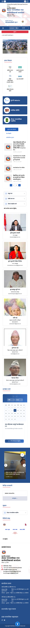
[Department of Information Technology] (4, 10)
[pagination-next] (19, 185)
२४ (15, 416)
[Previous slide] (4, 45)
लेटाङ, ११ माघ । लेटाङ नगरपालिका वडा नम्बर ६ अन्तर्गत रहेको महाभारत (15, 473)
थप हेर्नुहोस (5, 539)
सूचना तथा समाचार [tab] (12, 129)
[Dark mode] (27, 1)
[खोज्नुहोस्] (16, 28)
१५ (9, 413)
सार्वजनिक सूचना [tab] (10, 138)
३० (12, 419)
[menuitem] (4, 1)
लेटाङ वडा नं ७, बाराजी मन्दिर (15, 52)
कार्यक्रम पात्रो (6, 389)
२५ (17, 416)
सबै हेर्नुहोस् (14, 498)
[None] (15, 46)
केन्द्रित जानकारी (7, 485)
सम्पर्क (23, 28)
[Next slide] (26, 45)
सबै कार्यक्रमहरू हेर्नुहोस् (15, 441)
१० (15, 410)
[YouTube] (4, 620)
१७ (15, 413)
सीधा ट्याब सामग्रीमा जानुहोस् (10, 492)
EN (2, 1)
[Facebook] (2, 620)
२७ (24, 416)
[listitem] (15, 147)
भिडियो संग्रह (6, 518)
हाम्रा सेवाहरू (8, 60)
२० (23, 413)
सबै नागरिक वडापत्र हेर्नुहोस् (10, 208)
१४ (6, 413)
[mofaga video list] (15, 530)
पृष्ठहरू (4, 505)
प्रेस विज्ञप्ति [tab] (8, 133)
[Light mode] (25, 1)
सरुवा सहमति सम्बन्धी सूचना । (8, 35)
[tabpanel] (15, 164)
